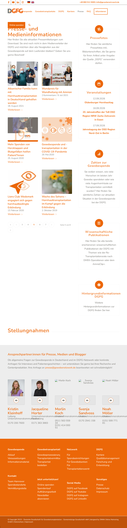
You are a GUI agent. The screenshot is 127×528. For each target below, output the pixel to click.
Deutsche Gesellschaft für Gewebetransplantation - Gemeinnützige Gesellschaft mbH (56, 519)
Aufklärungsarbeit (46, 491)
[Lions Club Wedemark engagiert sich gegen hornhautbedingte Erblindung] (23, 182)
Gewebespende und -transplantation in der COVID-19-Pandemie (54, 148)
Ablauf (11, 454)
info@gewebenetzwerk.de (107, 2)
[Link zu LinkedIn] (18, 2)
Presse (99, 484)
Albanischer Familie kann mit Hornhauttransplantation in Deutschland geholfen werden (22, 96)
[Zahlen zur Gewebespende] (99, 154)
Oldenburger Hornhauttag (99, 102)
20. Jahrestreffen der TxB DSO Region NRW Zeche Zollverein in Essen (99, 115)
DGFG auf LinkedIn (77, 498)
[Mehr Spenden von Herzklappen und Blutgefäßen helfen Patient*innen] (23, 129)
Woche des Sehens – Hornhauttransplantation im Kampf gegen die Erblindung (56, 202)
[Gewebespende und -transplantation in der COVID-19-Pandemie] (57, 129)
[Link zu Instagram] (22, 2)
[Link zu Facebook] (8, 2)
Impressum (102, 491)
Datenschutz (102, 488)
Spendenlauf (44, 488)
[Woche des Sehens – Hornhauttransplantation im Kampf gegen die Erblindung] (57, 182)
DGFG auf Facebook (77, 488)
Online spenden (45, 484)
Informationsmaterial (18, 461)
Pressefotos (99, 38)
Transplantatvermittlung (49, 458)
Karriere (100, 454)
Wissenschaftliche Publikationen (99, 233)
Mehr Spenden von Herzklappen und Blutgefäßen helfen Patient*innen (19, 150)
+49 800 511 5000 (88, 2)
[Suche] (29, 25)
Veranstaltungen (99, 93)
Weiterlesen (14, 110)
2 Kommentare (49, 95)
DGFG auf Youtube (76, 491)
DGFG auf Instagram (77, 495)
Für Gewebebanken (77, 461)
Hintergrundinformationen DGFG (101, 295)
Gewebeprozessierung (49, 454)
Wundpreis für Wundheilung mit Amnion (57, 90)
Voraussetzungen (17, 458)
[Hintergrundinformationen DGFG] (99, 285)
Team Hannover (16, 481)
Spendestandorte (17, 484)
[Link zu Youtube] (13, 2)
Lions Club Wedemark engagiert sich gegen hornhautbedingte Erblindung (20, 202)
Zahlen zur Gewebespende (99, 164)
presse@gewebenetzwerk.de (60, 367)
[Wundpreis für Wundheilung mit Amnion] (57, 74)
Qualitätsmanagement (108, 458)
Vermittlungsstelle (17, 488)
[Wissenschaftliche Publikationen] (99, 223)
